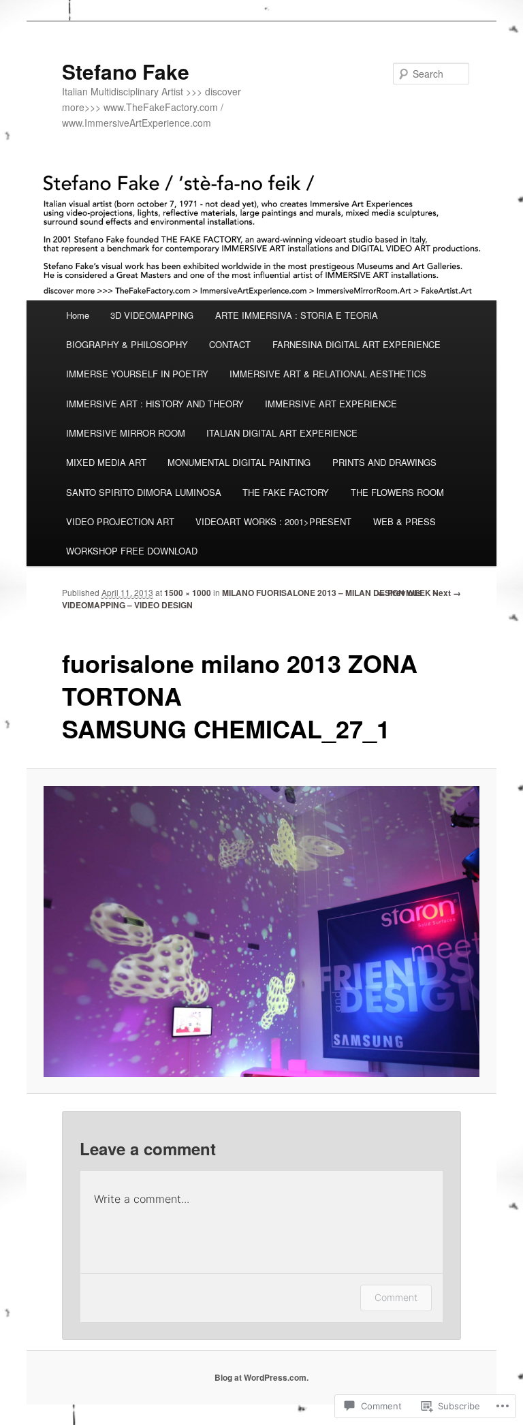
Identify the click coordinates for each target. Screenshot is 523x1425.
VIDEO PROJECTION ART (120, 521)
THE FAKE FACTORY (285, 492)
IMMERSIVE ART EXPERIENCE (331, 403)
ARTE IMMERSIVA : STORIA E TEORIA (296, 315)
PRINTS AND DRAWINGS (384, 462)
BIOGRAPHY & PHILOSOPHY (127, 344)
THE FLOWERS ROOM (397, 492)
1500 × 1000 (187, 592)
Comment (396, 1297)
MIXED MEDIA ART (106, 462)
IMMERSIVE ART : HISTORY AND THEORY (155, 403)
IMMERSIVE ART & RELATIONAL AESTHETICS (327, 373)
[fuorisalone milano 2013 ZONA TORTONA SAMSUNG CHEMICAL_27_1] (262, 931)
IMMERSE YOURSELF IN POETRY (137, 373)
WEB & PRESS (404, 521)
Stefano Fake (125, 71)
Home (77, 315)
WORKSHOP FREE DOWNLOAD (131, 550)
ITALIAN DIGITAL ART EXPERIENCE (282, 432)
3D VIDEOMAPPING (151, 315)
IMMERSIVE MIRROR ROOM (125, 432)
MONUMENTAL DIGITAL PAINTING (239, 462)
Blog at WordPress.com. (261, 1377)
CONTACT (230, 344)
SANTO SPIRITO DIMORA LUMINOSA (143, 492)
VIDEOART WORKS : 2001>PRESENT (273, 521)
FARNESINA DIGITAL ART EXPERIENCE (356, 344)
